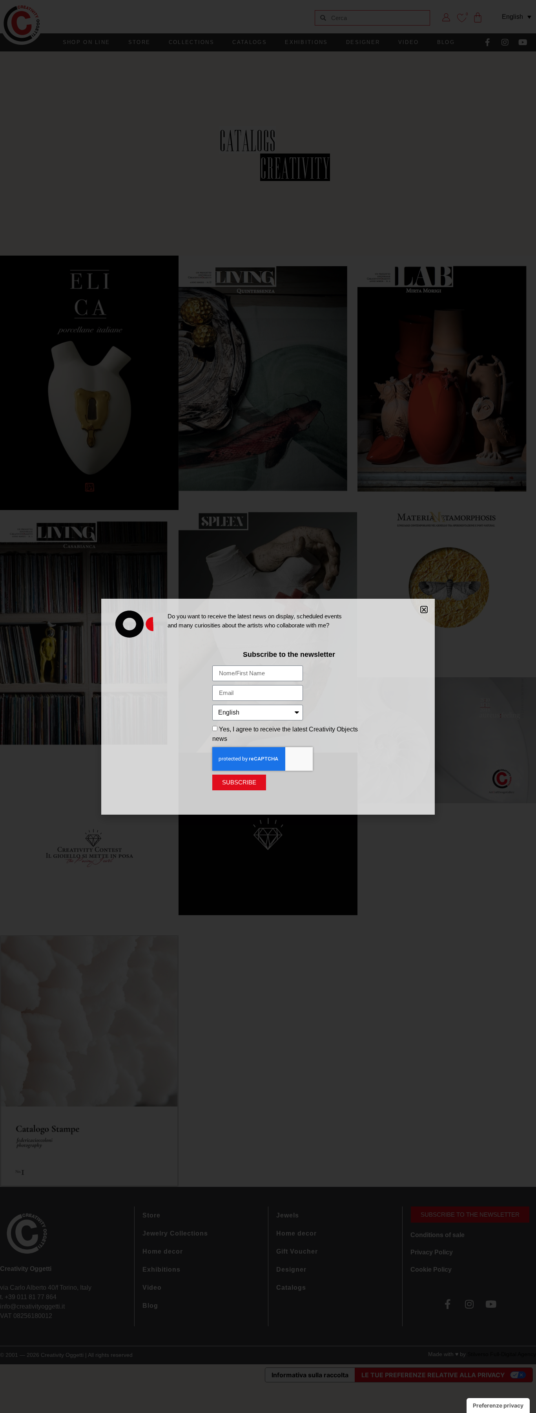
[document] (268, 706)
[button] (424, 609)
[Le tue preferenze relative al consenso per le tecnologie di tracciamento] (498, 1405)
